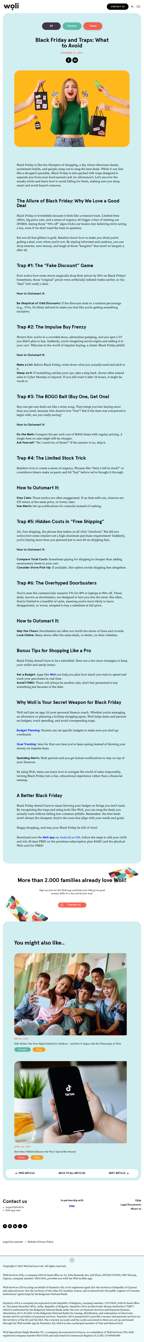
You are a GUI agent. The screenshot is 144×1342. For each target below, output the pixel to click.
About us (136, 1209)
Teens (92, 26)
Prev (27, 1173)
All (51, 26)
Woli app (49, 837)
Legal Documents (13, 1242)
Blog (39, 1049)
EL (132, 7)
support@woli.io (14, 1207)
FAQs (138, 1201)
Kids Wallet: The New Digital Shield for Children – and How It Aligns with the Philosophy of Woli (67, 1043)
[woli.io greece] (11, 6)
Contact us (118, 7)
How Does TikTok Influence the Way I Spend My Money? (45, 1151)
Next (117, 1173)
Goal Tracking (26, 744)
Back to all (72, 1173)
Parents (72, 26)
